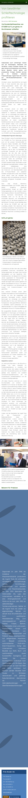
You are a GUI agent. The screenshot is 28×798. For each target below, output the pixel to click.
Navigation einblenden (8, 2)
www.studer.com (7, 792)
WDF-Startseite (12, 21)
